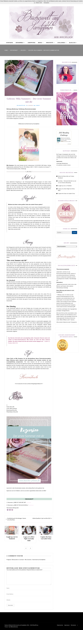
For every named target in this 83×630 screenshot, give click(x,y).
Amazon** (47, 167)
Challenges (61, 42)
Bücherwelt (20, 42)
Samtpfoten (31, 42)
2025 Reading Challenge (64, 133)
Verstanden (46, 2)
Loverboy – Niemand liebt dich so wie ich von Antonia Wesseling (67, 181)
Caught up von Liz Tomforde (65, 185)
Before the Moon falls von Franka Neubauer (66, 177)
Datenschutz (60, 625)
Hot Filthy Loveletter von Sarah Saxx (46, 538)
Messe (40, 42)
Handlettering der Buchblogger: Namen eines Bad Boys (16, 519)
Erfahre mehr (39, 2)
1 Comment (37, 105)
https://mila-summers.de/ (16, 190)
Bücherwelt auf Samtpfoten (65, 138)
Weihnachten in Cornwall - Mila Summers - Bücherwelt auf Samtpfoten (28, 559)
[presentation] (26, 548)
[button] (7, 510)
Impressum (67, 625)
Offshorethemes (14, 626)
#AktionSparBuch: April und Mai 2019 (41, 518)
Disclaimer (73, 625)
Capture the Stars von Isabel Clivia (66, 193)
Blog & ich (72, 42)
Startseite (9, 42)
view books (69, 143)
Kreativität (49, 42)
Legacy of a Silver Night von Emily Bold (11, 538)
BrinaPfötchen (21, 105)
